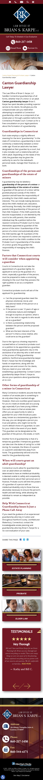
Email (21, 2)
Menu (33, 2)
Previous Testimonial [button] (16, 686)
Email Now (16, 48)
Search (27, 2)
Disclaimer (26, 775)
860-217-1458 (24, 42)
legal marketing (21, 770)
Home (10, 2)
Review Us (32, 48)
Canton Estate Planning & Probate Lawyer (15, 75)
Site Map (16, 775)
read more (26, 664)
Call (15, 2)
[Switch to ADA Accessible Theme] (3, 777)
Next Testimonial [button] (27, 686)
